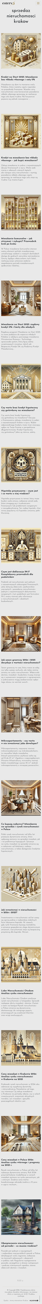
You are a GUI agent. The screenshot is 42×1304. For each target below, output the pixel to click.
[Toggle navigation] (38, 3)
